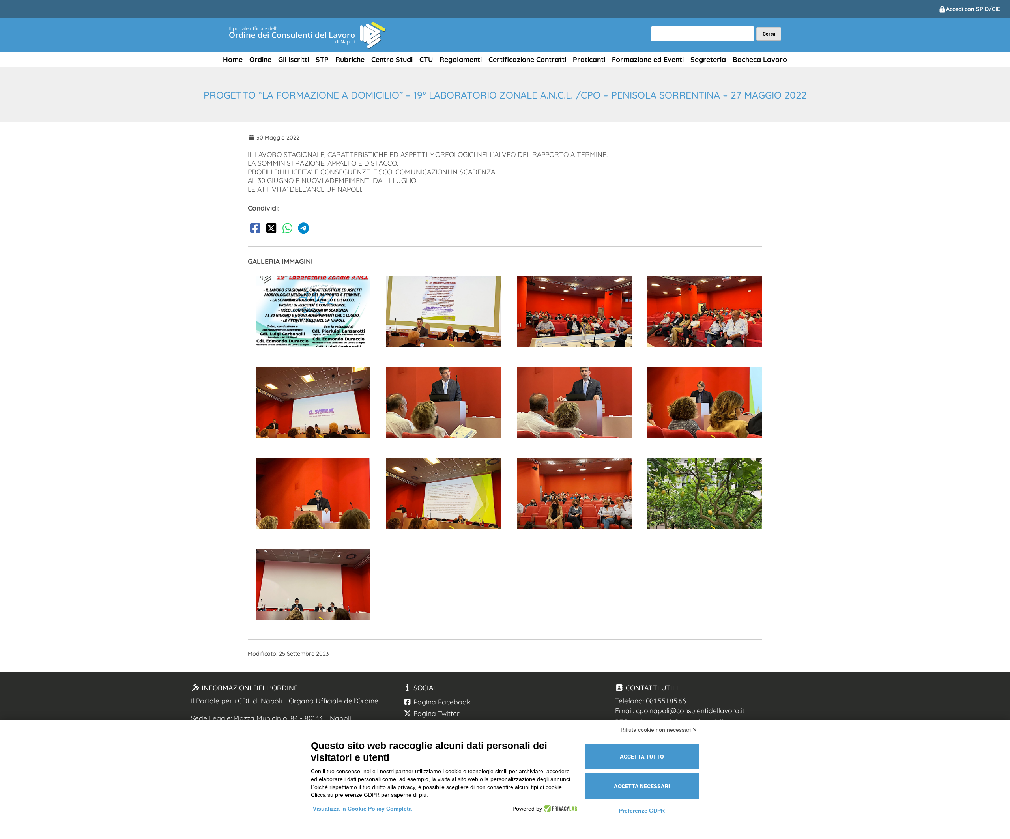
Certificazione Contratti (527, 59)
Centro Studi (392, 59)
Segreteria (708, 59)
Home (233, 59)
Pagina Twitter (435, 713)
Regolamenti (461, 59)
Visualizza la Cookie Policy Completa (362, 808)
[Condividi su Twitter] (271, 229)
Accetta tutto (642, 756)
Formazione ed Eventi (648, 59)
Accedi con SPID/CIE (973, 9)
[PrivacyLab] (559, 809)
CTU (426, 59)
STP (322, 59)
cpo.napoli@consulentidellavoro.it (690, 710)
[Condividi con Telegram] (303, 229)
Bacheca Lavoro (760, 59)
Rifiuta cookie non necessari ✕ (659, 730)
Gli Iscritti (293, 59)
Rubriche (350, 59)
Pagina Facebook (440, 701)
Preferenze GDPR (642, 810)
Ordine (260, 59)
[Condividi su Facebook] (255, 229)
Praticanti (589, 59)
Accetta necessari (642, 786)
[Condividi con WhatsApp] (287, 229)
